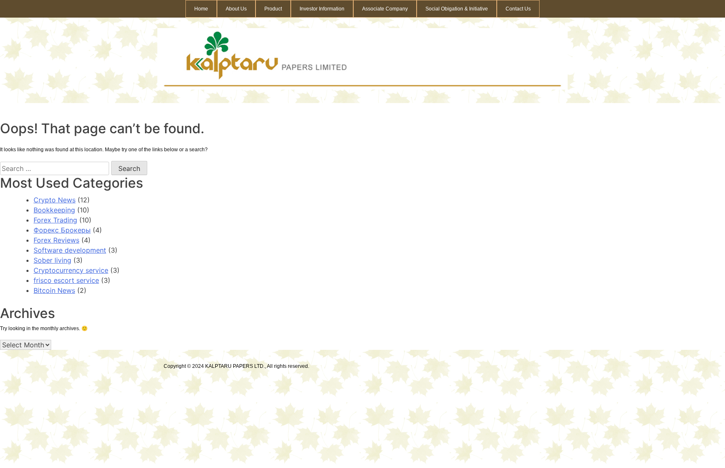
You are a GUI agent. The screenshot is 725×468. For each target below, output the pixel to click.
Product (273, 9)
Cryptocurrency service (71, 270)
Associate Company (385, 9)
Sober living (52, 260)
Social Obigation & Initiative (456, 9)
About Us (236, 9)
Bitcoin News (54, 290)
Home (201, 9)
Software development (70, 250)
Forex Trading (55, 220)
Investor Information (322, 9)
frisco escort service (66, 280)
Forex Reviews (56, 240)
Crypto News (55, 200)
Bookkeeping (54, 210)
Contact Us (518, 9)
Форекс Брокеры (62, 230)
